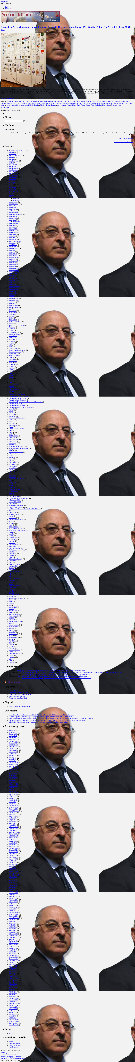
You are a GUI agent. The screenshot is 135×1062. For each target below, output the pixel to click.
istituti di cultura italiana (93, 101)
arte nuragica (13, 273)
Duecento (12, 373)
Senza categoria (13, 616)
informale (12, 441)
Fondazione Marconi (15, 403)
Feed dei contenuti (14, 1043)
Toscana (11, 646)
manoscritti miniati (14, 489)
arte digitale (12, 220)
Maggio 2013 (13, 1014)
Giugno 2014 (13, 991)
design (11, 366)
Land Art (11, 453)
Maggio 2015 (13, 971)
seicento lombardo (14, 614)
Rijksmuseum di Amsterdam (17, 598)
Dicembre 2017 (13, 916)
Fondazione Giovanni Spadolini (19, 396)
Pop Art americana (14, 578)
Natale (11, 536)
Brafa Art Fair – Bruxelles (17, 325)
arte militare (12, 266)
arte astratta (12, 207)
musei (10, 525)
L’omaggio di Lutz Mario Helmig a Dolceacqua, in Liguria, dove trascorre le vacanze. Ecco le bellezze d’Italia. (50, 671)
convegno (12, 359)
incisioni (15, 384)
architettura (12, 189)
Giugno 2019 (13, 884)
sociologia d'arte (14, 625)
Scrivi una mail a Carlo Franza (123, 142)
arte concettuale (48, 101)
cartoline (11, 339)
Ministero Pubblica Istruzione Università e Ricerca (24, 509)
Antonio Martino (14, 691)
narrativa (11, 534)
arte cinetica (16, 221)
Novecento (12, 546)
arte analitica (13, 205)
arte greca (12, 252)
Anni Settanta (13, 177)
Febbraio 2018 (13, 912)
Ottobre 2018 (13, 898)
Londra (11, 473)
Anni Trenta (12, 179)
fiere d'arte (12, 391)
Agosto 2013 (13, 1009)
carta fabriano (13, 336)
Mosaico (11, 521)
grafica (11, 432)
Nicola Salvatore (45, 105)
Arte (41, 101)
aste (10, 309)
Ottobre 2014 (13, 984)
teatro (10, 643)
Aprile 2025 (12, 759)
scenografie (12, 607)
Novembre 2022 (14, 811)
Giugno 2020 (13, 862)
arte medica (12, 262)
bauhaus (11, 314)
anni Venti (12, 180)
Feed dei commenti (15, 1045)
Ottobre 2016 (13, 941)
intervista (11, 444)
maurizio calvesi (24, 105)
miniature (12, 503)
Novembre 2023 (14, 789)
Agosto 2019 (13, 880)
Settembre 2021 (13, 836)
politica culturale (14, 575)
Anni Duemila (25, 101)
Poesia (11, 568)
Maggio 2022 (13, 821)
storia (10, 635)
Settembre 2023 (13, 793)
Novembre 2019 (14, 875)
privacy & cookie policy (8, 1054)
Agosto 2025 (13, 752)
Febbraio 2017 (13, 934)
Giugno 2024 (13, 777)
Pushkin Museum (14, 585)
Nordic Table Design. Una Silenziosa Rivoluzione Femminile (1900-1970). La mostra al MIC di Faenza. (41, 715)
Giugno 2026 (13, 734)
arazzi (10, 186)
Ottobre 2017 (13, 919)
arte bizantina (13, 209)
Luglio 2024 (12, 775)
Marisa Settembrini (12, 105)
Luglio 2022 (12, 818)
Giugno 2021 (13, 841)
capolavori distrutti (14, 334)
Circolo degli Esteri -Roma (17, 350)
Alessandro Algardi (35, 103)
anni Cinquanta (13, 164)
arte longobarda (13, 261)
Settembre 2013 (13, 1007)
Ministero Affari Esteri (16, 505)
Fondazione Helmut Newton (17, 398)
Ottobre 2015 (13, 962)
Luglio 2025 (12, 753)
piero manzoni (61, 105)
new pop (11, 541)
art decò (11, 195)
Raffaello (11, 593)
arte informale (13, 254)
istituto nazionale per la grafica (18, 448)
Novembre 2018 (14, 896)
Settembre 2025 (13, 750)
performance (13, 560)
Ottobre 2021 (13, 834)
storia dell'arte (11, 103)
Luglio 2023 (12, 796)
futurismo (12, 416)
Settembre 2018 (13, 900)
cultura (78, 101)
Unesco (11, 651)
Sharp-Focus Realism (15, 621)
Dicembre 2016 (13, 937)
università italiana (14, 653)
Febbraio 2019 (13, 891)
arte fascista (12, 236)
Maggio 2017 (13, 928)
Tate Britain (12, 641)
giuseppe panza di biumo (16, 428)
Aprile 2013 (12, 1016)
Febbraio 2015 (13, 977)
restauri (11, 596)
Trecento (11, 648)
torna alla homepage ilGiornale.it (11, 1057)
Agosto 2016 (13, 944)
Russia (11, 603)
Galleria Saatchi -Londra (16, 418)
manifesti (11, 486)
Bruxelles (12, 327)
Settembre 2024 (13, 771)
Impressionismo (13, 439)
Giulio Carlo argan (107, 103)
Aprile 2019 (12, 887)
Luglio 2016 (12, 946)
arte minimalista (13, 270)
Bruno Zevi (54, 103)
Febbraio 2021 (13, 848)
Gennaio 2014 (13, 1000)
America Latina (13, 161)
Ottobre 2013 (13, 1005)
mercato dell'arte (14, 496)
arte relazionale (13, 287)
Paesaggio (12, 555)
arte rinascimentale (14, 289)
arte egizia (12, 227)
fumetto (11, 412)
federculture (12, 387)
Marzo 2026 (12, 739)
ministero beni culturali (113, 101)
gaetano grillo (81, 103)
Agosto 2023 (13, 795)
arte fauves (12, 238)
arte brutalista (13, 211)
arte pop (11, 282)
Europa (11, 377)
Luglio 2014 (12, 989)
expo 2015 (12, 380)
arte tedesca (12, 302)
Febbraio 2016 (13, 955)
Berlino (11, 318)
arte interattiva (13, 255)
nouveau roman (13, 544)
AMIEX (11, 163)
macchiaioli (12, 477)
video (10, 660)
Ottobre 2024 (13, 770)
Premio (11, 582)
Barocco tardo (13, 312)
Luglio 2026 (12, 732)
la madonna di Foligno (16, 452)
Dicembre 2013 (13, 1002)
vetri (10, 659)
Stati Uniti (12, 630)
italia (103, 101)
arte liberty (12, 259)
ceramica (11, 343)
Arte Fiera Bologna (15, 241)
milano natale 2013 (15, 500)
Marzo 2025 (12, 761)
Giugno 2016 (13, 948)
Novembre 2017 (14, 918)
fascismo (11, 386)
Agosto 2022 (13, 816)
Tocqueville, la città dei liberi (18, 698)
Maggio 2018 (13, 907)
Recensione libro (14, 594)
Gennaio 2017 (13, 935)
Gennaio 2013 (13, 1021)
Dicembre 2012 (13, 1023)
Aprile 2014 (12, 994)
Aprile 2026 (12, 737)
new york (12, 543)
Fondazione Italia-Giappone (17, 400)
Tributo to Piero (116, 105)
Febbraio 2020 (13, 869)
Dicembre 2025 (13, 745)
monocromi (12, 518)
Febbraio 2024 (13, 784)
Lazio (10, 455)
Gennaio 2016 (13, 957)
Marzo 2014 (12, 996)
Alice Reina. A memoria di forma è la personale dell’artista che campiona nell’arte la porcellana (38, 722)
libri (10, 461)
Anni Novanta (13, 170)
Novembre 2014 (14, 982)
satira (10, 605)
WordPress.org (13, 1047)
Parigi (10, 557)
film (10, 393)
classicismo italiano (15, 352)
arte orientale (13, 279)
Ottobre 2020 (13, 855)
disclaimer (4, 1052)
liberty (11, 459)
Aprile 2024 (12, 780)
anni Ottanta (12, 171)
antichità (11, 184)
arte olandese (13, 275)
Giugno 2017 (13, 927)
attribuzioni (12, 311)
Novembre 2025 (14, 746)
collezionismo (13, 353)
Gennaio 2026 (13, 743)
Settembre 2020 (13, 857)
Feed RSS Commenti (19, 1058)
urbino (11, 655)
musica (11, 532)
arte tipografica (13, 305)
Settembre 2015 (13, 964)
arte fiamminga (13, 239)
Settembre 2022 (13, 814)
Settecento (12, 619)
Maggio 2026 (13, 736)
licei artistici (12, 464)
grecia (10, 434)
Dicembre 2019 (13, 873)
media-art (12, 494)
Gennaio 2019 (13, 893)
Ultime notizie (14, 682)
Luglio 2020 (12, 861)
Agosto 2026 (13, 730)
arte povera (12, 284)
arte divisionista (13, 223)
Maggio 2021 (13, 843)
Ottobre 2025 (13, 748)
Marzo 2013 (12, 1018)
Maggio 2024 (13, 778)
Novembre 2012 (14, 1025)
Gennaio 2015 (13, 978)
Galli (98, 103)
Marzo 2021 (12, 846)
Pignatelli (70, 105)
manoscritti (12, 487)
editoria (11, 375)
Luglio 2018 (12, 903)
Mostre (123, 101)
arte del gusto (13, 218)
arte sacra (12, 296)
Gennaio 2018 (13, 914)
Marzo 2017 (12, 932)
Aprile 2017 (12, 930)
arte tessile (12, 304)
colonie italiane (13, 355)
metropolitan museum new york (18, 498)
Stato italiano (13, 634)
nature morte (13, 537)
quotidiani (12, 591)
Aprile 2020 (12, 866)
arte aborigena (13, 202)
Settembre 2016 (13, 943)
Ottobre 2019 (13, 877)
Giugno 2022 (13, 820)
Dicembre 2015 (13, 959)
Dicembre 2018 (13, 894)
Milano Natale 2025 (15, 502)
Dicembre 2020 (13, 852)
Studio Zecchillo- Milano (102, 105)
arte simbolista (13, 298)
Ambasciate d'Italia (15, 155)
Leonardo (12, 457)
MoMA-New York (14, 514)
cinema (11, 346)
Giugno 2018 (13, 905)
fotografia (12, 409)
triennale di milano (14, 650)
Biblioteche (12, 320)
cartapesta (12, 337)
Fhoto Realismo (14, 389)
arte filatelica (13, 245)
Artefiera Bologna (14, 307)
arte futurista (12, 246)
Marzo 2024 (12, 782)
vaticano (11, 657)
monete (11, 516)
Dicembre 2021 (13, 830)
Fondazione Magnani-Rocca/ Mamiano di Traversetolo (26, 402)
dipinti (11, 370)
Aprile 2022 (12, 823)
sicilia (10, 623)
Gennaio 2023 (13, 807)
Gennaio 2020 (13, 871)
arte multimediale (14, 271)
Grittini (116, 103)
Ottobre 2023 (13, 791)
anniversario (46, 103)
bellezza (11, 316)
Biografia (8, 8)
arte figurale (12, 243)
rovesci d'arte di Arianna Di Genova (20, 706)
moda (10, 511)
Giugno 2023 (13, 798)
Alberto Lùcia (24, 103)
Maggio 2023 (13, 800)
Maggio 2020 (13, 864)
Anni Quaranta (13, 173)
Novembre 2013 (14, 1003)
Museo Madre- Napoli (16, 528)
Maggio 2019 (13, 886)
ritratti (10, 600)
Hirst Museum (13, 436)
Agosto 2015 (13, 966)
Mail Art (11, 484)
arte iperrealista (13, 257)
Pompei (11, 577)
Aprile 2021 (12, 844)
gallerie (83, 101)
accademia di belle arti (14, 101)
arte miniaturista (14, 268)
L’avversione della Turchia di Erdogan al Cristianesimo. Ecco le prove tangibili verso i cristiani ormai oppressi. (56, 674)
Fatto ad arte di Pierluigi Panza (18, 693)
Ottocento (12, 553)
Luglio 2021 (12, 839)
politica (11, 573)
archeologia (12, 188)
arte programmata (14, 286)
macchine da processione (16, 478)
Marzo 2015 (12, 975)
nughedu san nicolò (15, 548)
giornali (11, 427)
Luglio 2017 (12, 925)
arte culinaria (13, 216)
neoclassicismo (13, 539)
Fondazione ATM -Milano (17, 395)
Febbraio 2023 (13, 805)
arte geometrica (13, 248)
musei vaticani (13, 527)
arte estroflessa (13, 232)
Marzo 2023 (12, 803)
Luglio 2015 (12, 968)
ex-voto (11, 378)
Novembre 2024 (14, 768)
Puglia (11, 584)
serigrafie (11, 618)
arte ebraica (12, 225)
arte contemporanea (60, 101)
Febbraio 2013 (13, 1019)
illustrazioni (12, 437)
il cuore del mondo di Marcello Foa (20, 694)
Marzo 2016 (12, 953)
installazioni (12, 443)
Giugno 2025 (13, 755)
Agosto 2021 (13, 837)
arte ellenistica (13, 229)
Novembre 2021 (14, 832)
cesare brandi (63, 103)
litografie (11, 469)
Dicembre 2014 (13, 980)
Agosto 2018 (13, 902)
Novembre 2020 (14, 853)
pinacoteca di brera (14, 564)
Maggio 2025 (13, 757)
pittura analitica (13, 566)
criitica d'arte (71, 101)
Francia (11, 411)
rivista (10, 602)
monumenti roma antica (16, 519)
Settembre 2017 (13, 921)
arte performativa (14, 280)
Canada (11, 330)
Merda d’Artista (34, 105)
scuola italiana (13, 610)
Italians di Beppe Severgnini (17, 696)
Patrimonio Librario (15, 559)
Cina (10, 345)
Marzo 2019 (12, 889)
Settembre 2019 (13, 878)
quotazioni (12, 589)
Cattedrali (12, 341)
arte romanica (13, 293)
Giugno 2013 (13, 1012)
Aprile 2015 (12, 973)
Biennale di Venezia (15, 321)
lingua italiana (13, 468)
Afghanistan (12, 154)
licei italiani (12, 466)
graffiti (11, 430)
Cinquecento (13, 348)
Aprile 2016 (12, 952)
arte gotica (12, 250)
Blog (6, 7)
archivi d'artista (13, 191)
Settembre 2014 (13, 985)
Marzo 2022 (12, 825)
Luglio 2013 (12, 1010)
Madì (10, 480)
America (11, 157)
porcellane (12, 580)
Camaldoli (12, 329)
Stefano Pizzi (90, 105)
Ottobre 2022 (13, 812)
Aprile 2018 (12, 909)
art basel (11, 193)
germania (11, 423)
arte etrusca (12, 234)
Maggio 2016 (13, 950)
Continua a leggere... (7, 98)
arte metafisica (13, 264)
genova (11, 421)
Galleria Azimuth (91, 103)
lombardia (12, 471)
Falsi (10, 382)
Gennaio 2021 (13, 850)
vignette (11, 662)
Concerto (11, 357)
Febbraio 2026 (13, 741)
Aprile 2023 (12, 802)
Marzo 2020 (12, 868)
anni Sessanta (35, 101)
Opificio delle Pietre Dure (17, 550)
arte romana (12, 291)
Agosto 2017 (13, 923)
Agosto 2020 (13, 859)
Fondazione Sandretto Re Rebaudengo (21, 407)
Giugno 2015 (13, 969)
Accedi (11, 1041)
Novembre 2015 (14, 960)
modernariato (13, 512)
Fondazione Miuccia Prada (17, 405)
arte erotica (12, 230)
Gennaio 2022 (13, 828)
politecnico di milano (15, 571)
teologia (11, 644)
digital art (12, 368)
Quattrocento (13, 587)
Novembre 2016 (14, 939)
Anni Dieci (12, 166)
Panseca (53, 105)
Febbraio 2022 (13, 827)
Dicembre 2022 (13, 809)
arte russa (12, 295)
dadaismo (12, 364)
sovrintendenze (13, 627)
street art (11, 639)
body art (11, 323)
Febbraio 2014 (13, 998)
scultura (11, 609)
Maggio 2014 (13, 993)
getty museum (13, 425)
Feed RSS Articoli (6, 1058)
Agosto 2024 (13, 773)
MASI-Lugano (13, 491)
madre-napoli (13, 482)
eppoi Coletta (72, 103)
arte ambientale (13, 204)
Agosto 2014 (13, 987)
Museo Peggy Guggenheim (17, 530)
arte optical (12, 277)
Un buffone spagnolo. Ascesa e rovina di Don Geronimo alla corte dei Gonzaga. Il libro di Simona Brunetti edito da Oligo (47, 720)
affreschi (11, 152)
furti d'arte (12, 414)
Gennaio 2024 (13, 786)
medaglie (11, 493)
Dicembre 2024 (13, 766)
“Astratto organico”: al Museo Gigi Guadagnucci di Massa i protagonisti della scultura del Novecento (40, 717)
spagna (11, 628)
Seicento (11, 612)
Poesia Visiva (13, 569)
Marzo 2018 (12, 911)
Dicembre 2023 (13, 787)
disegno (11, 371)
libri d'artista (12, 462)
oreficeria (12, 552)
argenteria (16, 198)
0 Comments (5, 107)
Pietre (10, 562)
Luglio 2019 (12, 882)
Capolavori (12, 332)
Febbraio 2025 (13, 762)
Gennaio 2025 (13, 764)
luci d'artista (12, 475)
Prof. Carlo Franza (79, 105)
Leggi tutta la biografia (126, 138)
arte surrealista (13, 300)
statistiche (12, 632)
